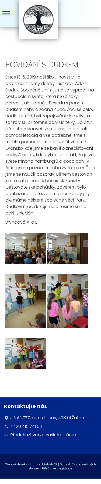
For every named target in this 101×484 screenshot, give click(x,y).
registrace (65, 468)
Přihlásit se (48, 468)
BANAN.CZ (50, 464)
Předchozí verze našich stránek (43, 435)
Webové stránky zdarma (22, 464)
